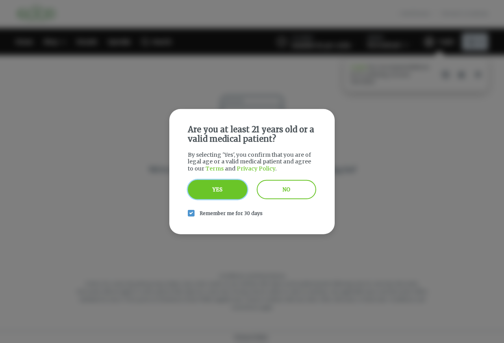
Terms (215, 168)
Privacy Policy (256, 168)
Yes (217, 189)
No (286, 189)
